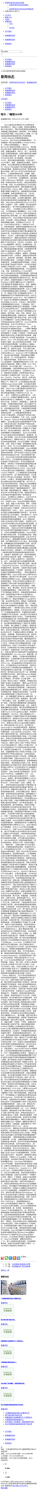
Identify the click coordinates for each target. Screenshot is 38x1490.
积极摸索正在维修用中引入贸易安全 (18, 1417)
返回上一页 (5, 1270)
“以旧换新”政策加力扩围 (21, 1264)
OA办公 (8, 15)
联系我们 (8, 44)
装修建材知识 (10, 35)
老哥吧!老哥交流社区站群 (14, 3)
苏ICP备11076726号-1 (20, 1486)
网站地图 (4, 1488)
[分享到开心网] (14, 1258)
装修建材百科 (10, 40)
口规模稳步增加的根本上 (14, 1419)
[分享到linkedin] (18, 1258)
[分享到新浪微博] (2, 1258)
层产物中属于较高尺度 (13, 1415)
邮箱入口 (8, 17)
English (11, 28)
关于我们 (8, 31)
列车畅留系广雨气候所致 (21, 1266)
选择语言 (8, 21)
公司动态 (4, 99)
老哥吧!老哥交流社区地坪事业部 (21, 9)
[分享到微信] (6, 1258)
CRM (7, 19)
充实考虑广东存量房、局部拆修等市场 (19, 1422)
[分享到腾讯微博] (10, 1258)
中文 (11, 24)
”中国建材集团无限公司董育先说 (17, 1413)
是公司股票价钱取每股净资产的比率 (18, 1424)
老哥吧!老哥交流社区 (17, 82)
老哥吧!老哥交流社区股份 (18, 5)
